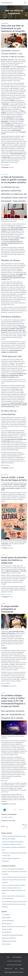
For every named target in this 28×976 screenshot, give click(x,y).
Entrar (21, 968)
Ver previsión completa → (7, 817)
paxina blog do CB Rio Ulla (8, 938)
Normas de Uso (8, 968)
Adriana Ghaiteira (6, 917)
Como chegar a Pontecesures (14, 964)
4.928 (15, 809)
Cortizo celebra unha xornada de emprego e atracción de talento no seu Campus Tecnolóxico (14, 871)
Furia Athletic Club (6, 932)
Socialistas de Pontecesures (9, 941)
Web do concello (6, 944)
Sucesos (3, 693)
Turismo (3, 603)
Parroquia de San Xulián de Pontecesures (12, 935)
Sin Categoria (4, 23)
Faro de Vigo (8, 594)
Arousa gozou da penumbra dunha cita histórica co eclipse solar (14, 560)
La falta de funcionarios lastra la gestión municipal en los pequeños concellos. (13, 180)
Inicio (8, 957)
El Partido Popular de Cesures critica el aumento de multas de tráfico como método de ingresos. (14, 880)
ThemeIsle (20, 972)
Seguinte (21, 809)
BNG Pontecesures (6, 923)
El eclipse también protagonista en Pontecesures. (9, 609)
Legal (16, 968)
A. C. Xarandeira (6, 914)
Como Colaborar (16, 957)
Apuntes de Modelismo (8, 920)
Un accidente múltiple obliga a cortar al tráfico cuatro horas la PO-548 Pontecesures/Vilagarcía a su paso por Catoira (13, 700)
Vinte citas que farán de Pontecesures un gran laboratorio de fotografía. (13, 28)
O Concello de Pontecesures (14, 961)
